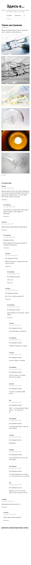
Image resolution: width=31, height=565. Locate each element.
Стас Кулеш (7, 205)
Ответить (4, 199)
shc (10, 400)
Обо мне (18, 15)
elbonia (4, 186)
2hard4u (11, 450)
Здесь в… (15, 6)
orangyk (4, 499)
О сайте (9, 15)
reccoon (4, 222)
